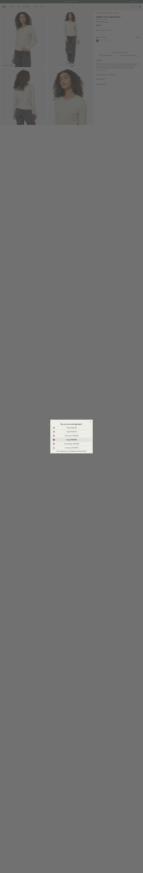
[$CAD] (71, 428)
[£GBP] (71, 444)
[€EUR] (71, 440)
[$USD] (71, 436)
